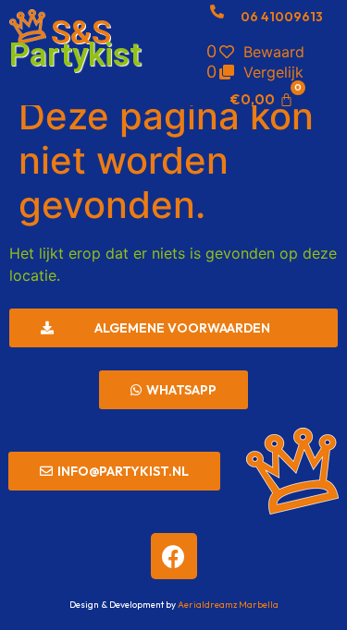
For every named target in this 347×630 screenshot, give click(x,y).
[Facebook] (174, 556)
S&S (81, 33)
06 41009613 (282, 16)
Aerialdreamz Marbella (228, 605)
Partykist (75, 55)
